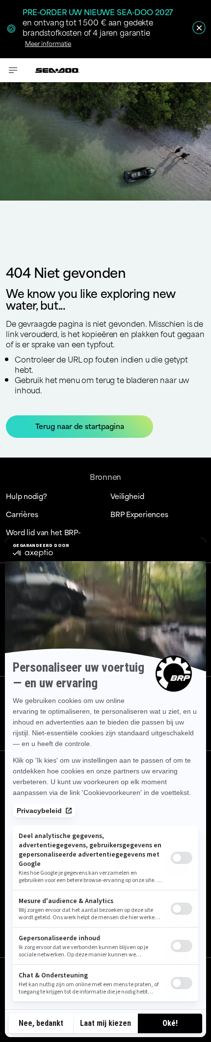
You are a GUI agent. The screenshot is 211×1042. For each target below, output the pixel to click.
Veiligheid (127, 495)
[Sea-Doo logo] (57, 70)
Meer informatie (48, 43)
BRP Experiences (139, 514)
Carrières (22, 514)
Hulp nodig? (26, 495)
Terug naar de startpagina (79, 425)
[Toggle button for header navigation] (13, 70)
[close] (199, 28)
